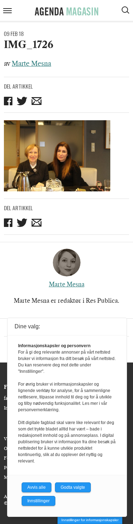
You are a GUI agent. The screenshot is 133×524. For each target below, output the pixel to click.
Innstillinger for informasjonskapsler (89, 520)
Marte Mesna (31, 64)
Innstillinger (38, 500)
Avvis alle (36, 487)
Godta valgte (73, 487)
